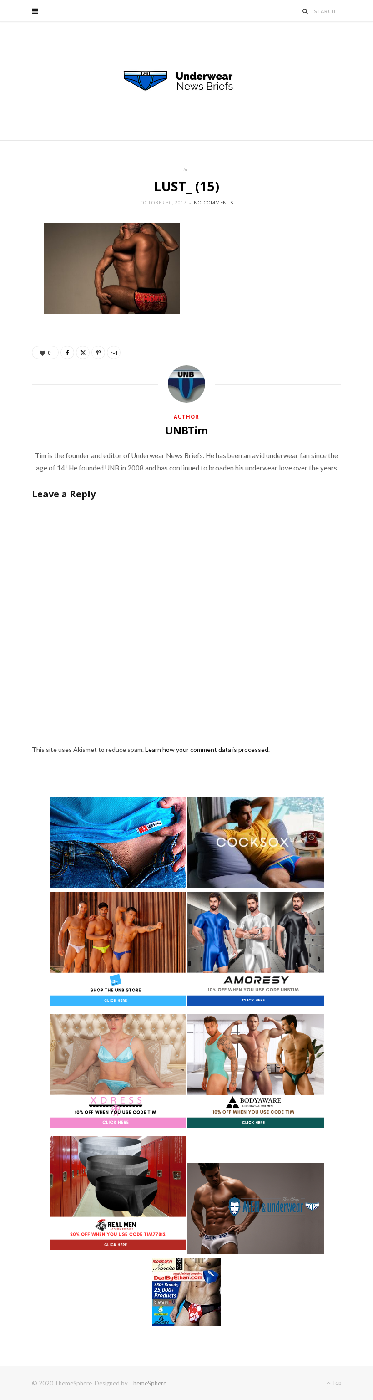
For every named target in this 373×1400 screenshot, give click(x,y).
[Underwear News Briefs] (186, 81)
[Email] (114, 352)
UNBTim (186, 430)
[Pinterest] (98, 352)
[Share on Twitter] (83, 352)
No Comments (213, 202)
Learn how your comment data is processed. (207, 749)
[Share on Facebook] (67, 352)
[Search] (305, 11)
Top (336, 1382)
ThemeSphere (147, 1383)
